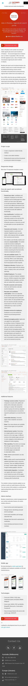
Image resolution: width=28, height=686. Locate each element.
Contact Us (14, 641)
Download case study (10, 45)
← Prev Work (4, 12)
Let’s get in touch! (5, 627)
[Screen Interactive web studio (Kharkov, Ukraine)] (14, 3)
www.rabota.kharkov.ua (14, 36)
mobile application (16, 566)
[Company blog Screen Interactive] (8, 648)
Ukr (25, 3)
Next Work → (24, 12)
